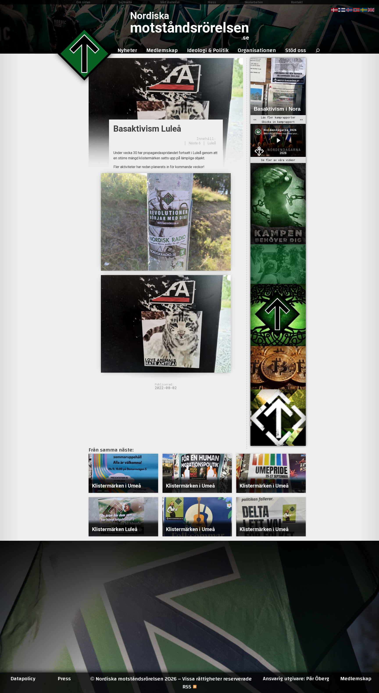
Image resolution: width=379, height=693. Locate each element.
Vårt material (169, 2)
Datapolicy (23, 679)
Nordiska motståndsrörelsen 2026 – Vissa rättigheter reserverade (171, 679)
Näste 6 (195, 143)
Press (212, 2)
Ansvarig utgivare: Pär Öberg (296, 679)
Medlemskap (355, 679)
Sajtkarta (125, 2)
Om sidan (83, 2)
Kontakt (297, 2)
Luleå (211, 143)
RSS (186, 687)
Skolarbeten (254, 2)
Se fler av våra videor (278, 160)
